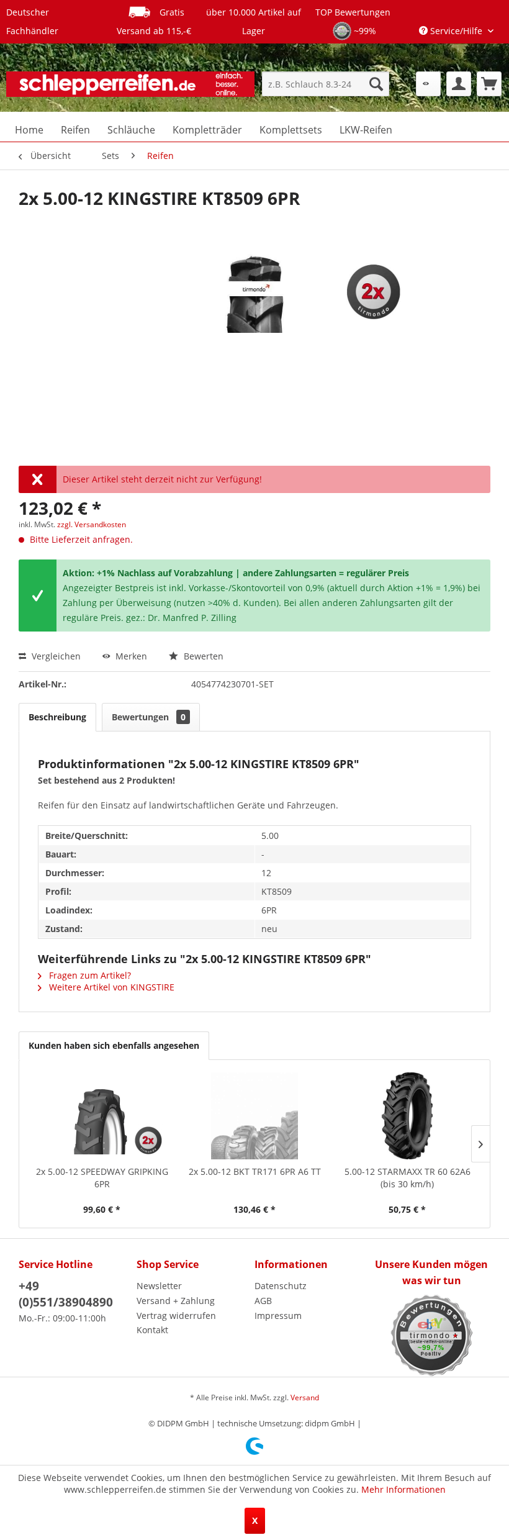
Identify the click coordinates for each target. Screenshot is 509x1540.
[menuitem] (325, 83)
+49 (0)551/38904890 (66, 1294)
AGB (263, 1301)
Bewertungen (149, 717)
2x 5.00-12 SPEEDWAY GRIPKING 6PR (102, 1178)
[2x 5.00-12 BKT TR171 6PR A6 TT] (254, 1115)
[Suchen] (376, 83)
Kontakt (152, 1330)
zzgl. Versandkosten (91, 524)
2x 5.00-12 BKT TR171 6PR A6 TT (255, 1171)
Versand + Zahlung (176, 1301)
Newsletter (159, 1286)
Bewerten (202, 656)
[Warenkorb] (489, 83)
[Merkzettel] (428, 83)
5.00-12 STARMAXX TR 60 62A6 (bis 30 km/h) (408, 1178)
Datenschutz (280, 1286)
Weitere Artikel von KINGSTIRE (110, 987)
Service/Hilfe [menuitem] (456, 31)
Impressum (278, 1315)
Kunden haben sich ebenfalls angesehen (114, 1045)
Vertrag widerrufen (176, 1315)
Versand (305, 1397)
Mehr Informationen (403, 1489)
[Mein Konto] (458, 83)
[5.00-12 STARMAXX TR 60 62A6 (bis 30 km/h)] (407, 1115)
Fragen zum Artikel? (89, 975)
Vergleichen (55, 656)
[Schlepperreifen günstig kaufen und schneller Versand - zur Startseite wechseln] (130, 86)
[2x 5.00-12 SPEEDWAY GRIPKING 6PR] (102, 1115)
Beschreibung (57, 717)
